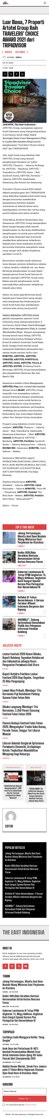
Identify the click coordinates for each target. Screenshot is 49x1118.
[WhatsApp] (22, 74)
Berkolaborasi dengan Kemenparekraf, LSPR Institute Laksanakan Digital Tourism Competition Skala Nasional (13, 792)
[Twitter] (10, 74)
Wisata (6, 758)
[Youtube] (26, 966)
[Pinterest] (16, 74)
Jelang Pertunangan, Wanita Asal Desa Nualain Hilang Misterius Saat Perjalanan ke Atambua (32, 538)
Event (5, 669)
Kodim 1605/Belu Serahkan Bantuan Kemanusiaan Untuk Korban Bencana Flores (30, 557)
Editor (19, 57)
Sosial (21, 546)
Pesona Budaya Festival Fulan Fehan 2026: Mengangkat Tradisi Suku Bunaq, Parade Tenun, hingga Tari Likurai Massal (24, 728)
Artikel (6, 1044)
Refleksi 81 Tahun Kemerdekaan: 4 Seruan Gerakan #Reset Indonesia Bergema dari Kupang (31, 603)
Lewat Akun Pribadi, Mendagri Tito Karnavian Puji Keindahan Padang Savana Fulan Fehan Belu (22, 694)
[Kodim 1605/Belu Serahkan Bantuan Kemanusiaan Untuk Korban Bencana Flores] (9, 557)
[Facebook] (5, 74)
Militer (22, 566)
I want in (23, 1099)
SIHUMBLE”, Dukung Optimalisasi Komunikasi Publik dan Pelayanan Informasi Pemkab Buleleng (31, 626)
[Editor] (5, 57)
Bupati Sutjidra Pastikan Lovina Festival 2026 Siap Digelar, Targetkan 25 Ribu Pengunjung (23, 677)
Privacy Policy (30, 1105)
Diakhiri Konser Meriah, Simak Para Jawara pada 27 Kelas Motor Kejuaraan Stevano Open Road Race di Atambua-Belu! (24, 1070)
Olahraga (7, 1062)
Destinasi (20, 52)
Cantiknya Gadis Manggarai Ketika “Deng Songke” (23, 1039)
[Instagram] (12, 966)
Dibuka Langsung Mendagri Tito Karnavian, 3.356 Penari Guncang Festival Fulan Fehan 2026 (21, 710)
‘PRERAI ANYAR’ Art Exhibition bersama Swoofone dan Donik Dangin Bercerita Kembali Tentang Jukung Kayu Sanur (36, 795)
